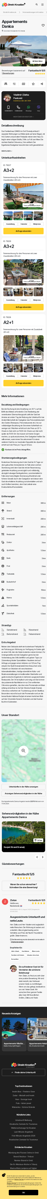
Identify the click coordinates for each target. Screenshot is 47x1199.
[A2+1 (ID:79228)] (8, 367)
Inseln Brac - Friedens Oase (23, 1091)
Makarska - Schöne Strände (23, 1107)
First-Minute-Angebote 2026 (23, 1136)
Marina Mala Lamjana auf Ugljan (23, 1168)
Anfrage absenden (23, 231)
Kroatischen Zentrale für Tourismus (23, 1140)
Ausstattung (10, 224)
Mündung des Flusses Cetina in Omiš (23, 1153)
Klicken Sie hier (19, 1179)
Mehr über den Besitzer (22, 117)
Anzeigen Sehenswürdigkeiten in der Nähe (23, 793)
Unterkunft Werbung (23, 1120)
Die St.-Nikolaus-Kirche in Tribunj (23, 1164)
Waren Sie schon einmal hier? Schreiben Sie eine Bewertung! (23, 886)
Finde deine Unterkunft (25, 1072)
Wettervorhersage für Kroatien (23, 1128)
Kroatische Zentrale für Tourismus (23, 1124)
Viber (38, 111)
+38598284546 (18, 111)
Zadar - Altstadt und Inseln (23, 1095)
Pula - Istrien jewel (23, 1103)
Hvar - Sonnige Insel (23, 1099)
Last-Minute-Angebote (23, 1132)
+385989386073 (8, 111)
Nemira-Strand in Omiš (23, 1160)
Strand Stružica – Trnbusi (23, 1156)
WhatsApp (28, 111)
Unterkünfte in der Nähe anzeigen (23, 786)
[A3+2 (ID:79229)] (8, 291)
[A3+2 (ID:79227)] (8, 215)
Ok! (23, 1192)
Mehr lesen (6, 151)
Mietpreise (37, 224)
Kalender (24, 224)
